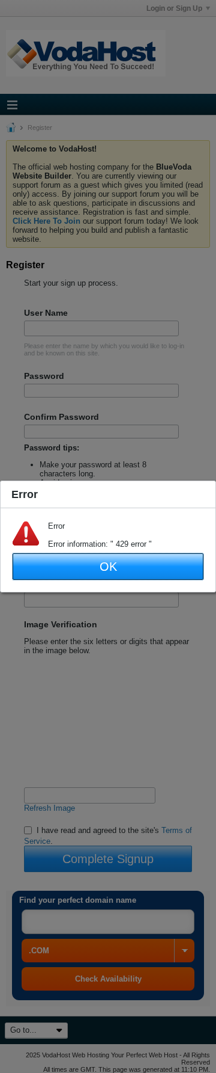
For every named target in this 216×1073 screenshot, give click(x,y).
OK (108, 566)
